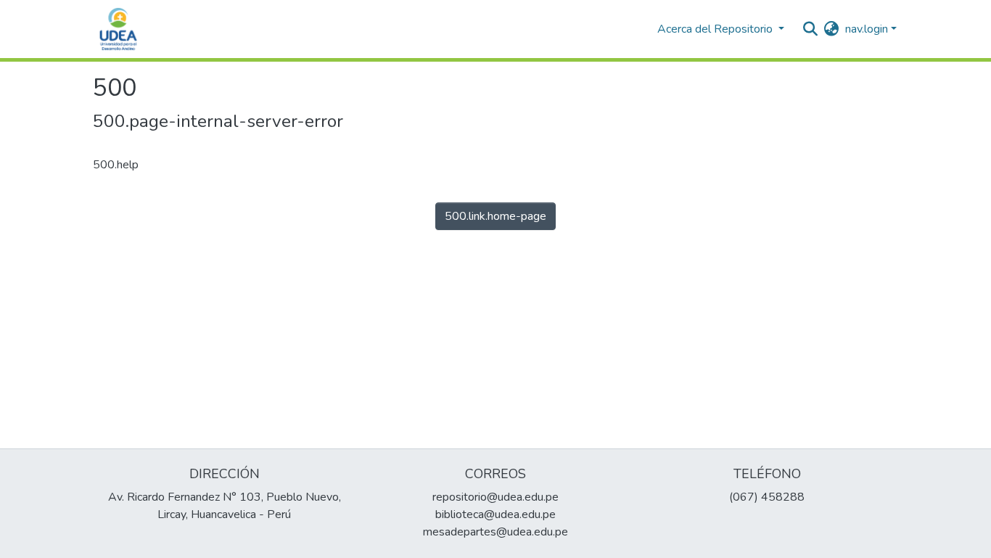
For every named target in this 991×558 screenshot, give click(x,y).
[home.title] (118, 29)
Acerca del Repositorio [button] (716, 29)
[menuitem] (832, 29)
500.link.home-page (495, 216)
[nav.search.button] (811, 29)
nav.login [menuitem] (866, 29)
